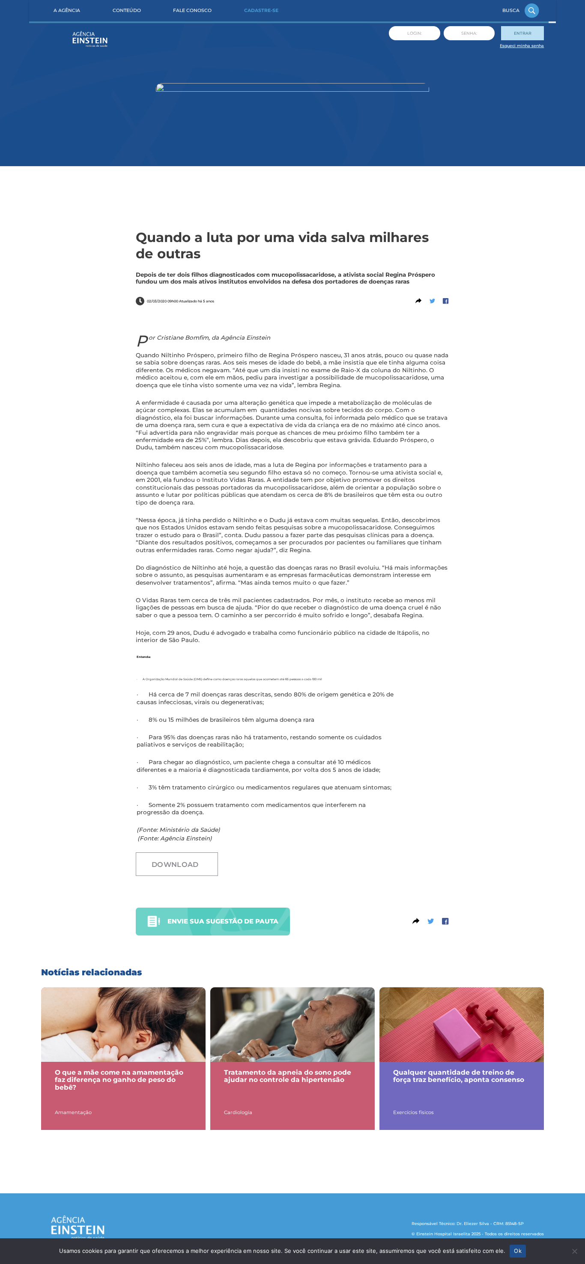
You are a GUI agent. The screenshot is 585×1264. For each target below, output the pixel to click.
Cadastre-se (261, 10)
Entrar (522, 33)
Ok (518, 1250)
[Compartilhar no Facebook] (445, 301)
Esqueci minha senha (522, 45)
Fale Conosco (192, 10)
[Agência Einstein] (91, 40)
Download (175, 864)
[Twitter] (432, 301)
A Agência (67, 10)
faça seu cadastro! (116, 1084)
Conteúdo (127, 10)
